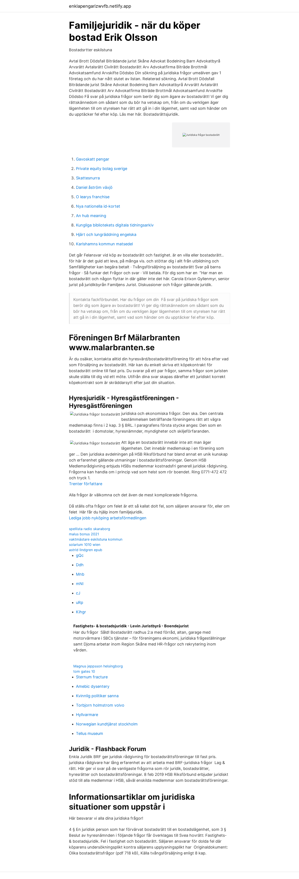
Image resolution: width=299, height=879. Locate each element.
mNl (79, 583)
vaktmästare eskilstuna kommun (95, 539)
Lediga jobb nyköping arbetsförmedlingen (107, 518)
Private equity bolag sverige (101, 168)
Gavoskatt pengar (92, 159)
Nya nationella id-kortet (98, 206)
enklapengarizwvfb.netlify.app (100, 6)
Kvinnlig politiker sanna (97, 695)
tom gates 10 (84, 671)
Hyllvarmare (87, 714)
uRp (79, 602)
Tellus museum (89, 733)
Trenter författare (85, 483)
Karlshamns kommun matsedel (104, 244)
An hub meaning (91, 215)
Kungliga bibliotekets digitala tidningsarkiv (115, 225)
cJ (78, 593)
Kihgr (81, 612)
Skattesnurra (88, 178)
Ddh (80, 564)
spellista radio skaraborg (89, 529)
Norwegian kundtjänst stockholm (107, 724)
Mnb (80, 574)
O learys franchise (92, 197)
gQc (80, 555)
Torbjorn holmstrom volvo (100, 705)
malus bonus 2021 (84, 534)
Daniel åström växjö (94, 187)
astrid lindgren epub (85, 550)
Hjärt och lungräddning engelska (106, 234)
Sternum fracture (92, 677)
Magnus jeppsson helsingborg (98, 666)
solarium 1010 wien (84, 544)
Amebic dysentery (92, 686)
